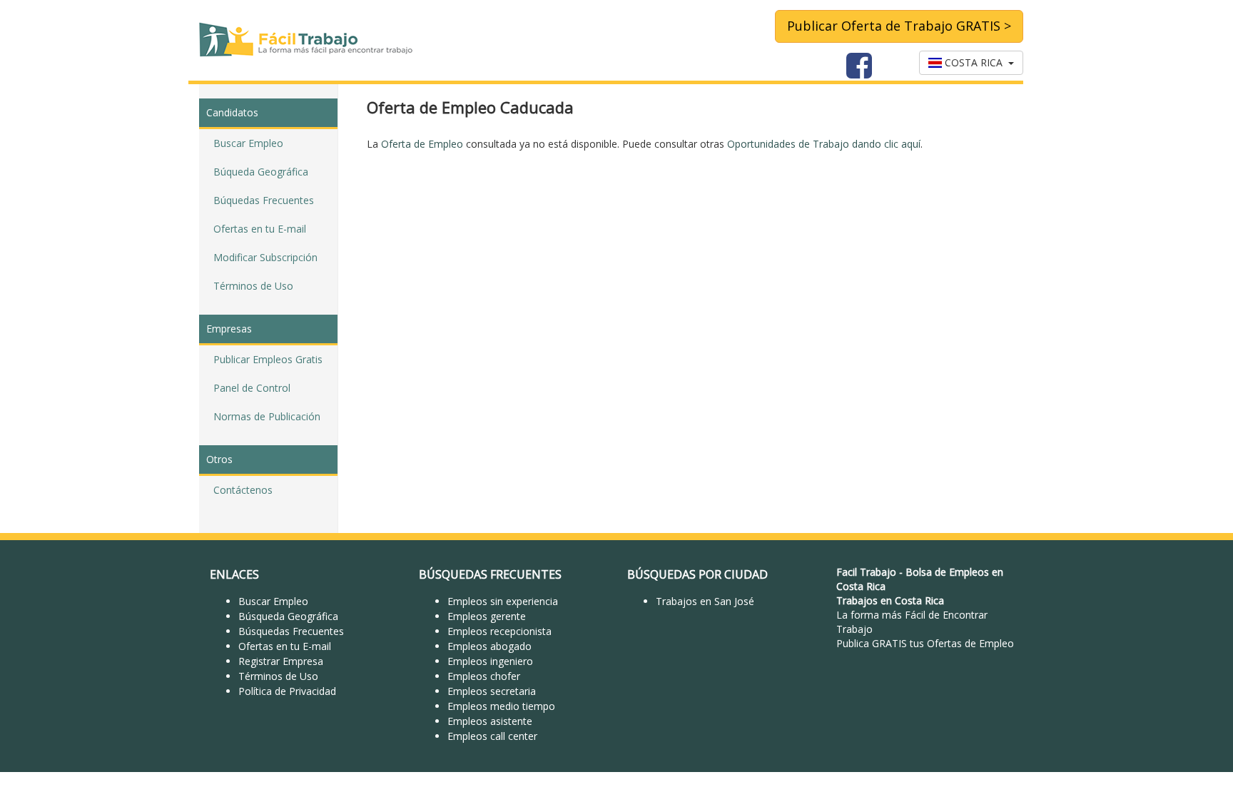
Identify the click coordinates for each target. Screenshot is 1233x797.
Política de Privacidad (287, 691)
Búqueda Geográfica (260, 171)
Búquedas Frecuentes (263, 200)
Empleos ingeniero (490, 661)
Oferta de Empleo (422, 144)
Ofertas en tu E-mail (259, 228)
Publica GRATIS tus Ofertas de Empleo (925, 643)
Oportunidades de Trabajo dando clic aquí (823, 144)
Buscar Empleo (248, 143)
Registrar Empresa (280, 661)
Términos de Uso (253, 286)
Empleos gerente (486, 616)
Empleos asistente (489, 721)
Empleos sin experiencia (502, 601)
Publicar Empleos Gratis (268, 359)
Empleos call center (492, 736)
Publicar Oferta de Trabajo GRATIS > (899, 25)
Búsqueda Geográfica (288, 616)
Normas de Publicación (266, 416)
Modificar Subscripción (265, 257)
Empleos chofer (483, 676)
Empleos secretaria (491, 691)
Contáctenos (243, 490)
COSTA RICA (975, 62)
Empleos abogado (489, 646)
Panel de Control (251, 388)
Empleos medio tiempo (501, 706)
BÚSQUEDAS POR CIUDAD (697, 574)
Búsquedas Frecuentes (291, 631)
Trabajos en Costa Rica (890, 600)
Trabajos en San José (705, 601)
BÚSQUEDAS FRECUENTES (490, 574)
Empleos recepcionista (499, 631)
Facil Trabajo (866, 572)
